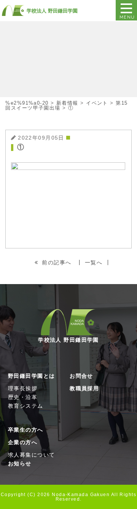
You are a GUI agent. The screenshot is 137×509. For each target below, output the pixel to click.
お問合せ (81, 376)
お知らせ (20, 463)
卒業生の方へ (25, 430)
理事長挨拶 (22, 388)
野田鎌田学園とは (31, 376)
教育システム (25, 406)
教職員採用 (84, 388)
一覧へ (93, 262)
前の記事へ (56, 262)
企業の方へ (22, 442)
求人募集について (31, 455)
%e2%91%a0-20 (26, 103)
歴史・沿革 (22, 397)
